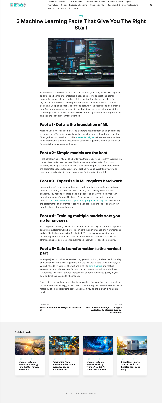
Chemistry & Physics (57, 2)
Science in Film (97, 5)
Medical (51, 8)
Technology (52, 5)
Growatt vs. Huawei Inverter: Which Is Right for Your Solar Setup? (130, 366)
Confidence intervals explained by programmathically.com (79, 200)
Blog (76, 8)
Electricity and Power (95, 2)
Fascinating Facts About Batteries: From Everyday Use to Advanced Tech (64, 366)
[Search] (151, 5)
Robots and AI (64, 8)
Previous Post (60, 307)
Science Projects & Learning (74, 5)
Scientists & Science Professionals (124, 5)
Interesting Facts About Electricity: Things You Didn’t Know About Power (96, 366)
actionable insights (85, 137)
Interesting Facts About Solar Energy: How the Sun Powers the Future (29, 366)
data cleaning (95, 266)
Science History (115, 2)
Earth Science (76, 2)
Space (129, 2)
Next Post (104, 309)
